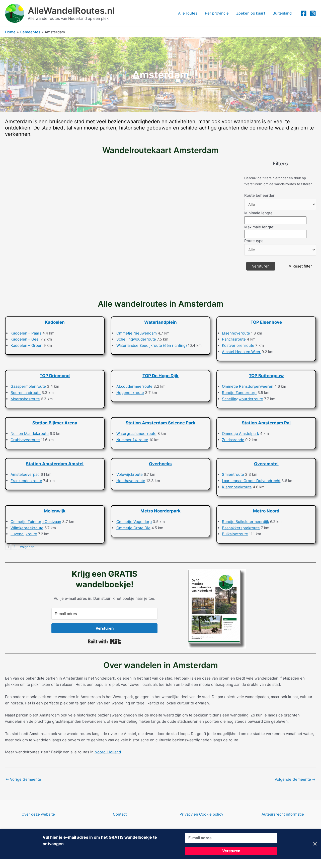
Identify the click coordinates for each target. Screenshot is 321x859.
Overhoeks (160, 463)
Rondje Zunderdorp (239, 392)
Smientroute (233, 474)
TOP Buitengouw (266, 375)
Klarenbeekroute (237, 487)
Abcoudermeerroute (134, 386)
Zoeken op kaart (250, 13)
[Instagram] (313, 13)
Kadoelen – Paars (26, 333)
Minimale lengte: (259, 213)
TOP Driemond (55, 375)
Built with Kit (104, 641)
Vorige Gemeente (23, 779)
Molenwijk (54, 510)
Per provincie (217, 13)
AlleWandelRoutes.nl (71, 10)
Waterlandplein (160, 322)
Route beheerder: (260, 195)
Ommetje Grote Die (133, 527)
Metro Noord (266, 510)
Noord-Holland (108, 752)
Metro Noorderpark (160, 510)
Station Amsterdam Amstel (55, 463)
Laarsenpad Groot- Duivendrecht (251, 480)
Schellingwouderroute (136, 339)
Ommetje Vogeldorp (134, 521)
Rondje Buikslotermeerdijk (245, 521)
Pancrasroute (234, 339)
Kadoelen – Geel (25, 339)
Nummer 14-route (132, 439)
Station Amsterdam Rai (266, 422)
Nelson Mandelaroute (30, 433)
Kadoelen (55, 322)
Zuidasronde (233, 439)
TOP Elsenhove (266, 322)
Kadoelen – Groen (26, 345)
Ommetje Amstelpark (240, 433)
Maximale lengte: (259, 227)
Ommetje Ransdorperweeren (247, 386)
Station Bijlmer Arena (54, 422)
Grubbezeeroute (25, 439)
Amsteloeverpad (25, 474)
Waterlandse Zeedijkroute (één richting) (151, 345)
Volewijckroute (129, 474)
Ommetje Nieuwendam (136, 333)
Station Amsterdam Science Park (160, 422)
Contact (120, 814)
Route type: (254, 240)
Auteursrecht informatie (283, 814)
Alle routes (187, 13)
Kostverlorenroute (238, 345)
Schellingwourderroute (242, 399)
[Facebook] (303, 13)
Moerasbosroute (25, 399)
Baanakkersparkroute (241, 527)
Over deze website (38, 814)
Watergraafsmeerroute (136, 433)
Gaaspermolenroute (28, 386)
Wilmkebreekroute (27, 527)
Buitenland (282, 13)
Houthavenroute (130, 480)
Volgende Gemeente (295, 779)
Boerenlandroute (26, 392)
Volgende (27, 547)
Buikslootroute (235, 534)
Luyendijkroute (24, 534)
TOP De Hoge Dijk (160, 375)
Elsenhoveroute (236, 333)
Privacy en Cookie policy (201, 814)
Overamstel (266, 463)
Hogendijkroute (130, 392)
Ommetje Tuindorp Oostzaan (36, 521)
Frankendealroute (26, 480)
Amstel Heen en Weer (241, 351)
